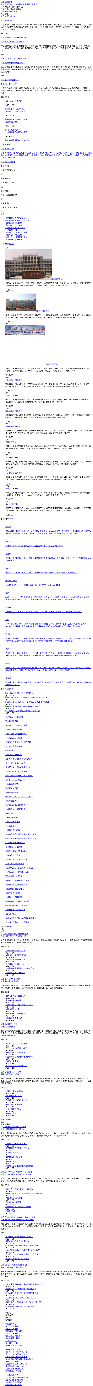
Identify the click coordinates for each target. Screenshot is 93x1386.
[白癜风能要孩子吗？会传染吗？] (14, 1347)
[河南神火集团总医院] (30, 741)
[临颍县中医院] (39, 647)
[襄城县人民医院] (31, 797)
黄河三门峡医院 (84, 847)
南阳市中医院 (57, 279)
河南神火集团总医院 (64, 741)
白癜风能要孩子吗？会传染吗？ (13, 1350)
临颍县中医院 (79, 647)
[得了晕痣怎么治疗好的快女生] (13, 37)
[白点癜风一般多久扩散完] (16, 119)
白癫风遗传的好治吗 (13, 235)
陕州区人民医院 (42, 311)
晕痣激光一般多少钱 (13, 101)
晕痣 (21, 4)
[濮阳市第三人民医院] (41, 547)
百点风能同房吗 (11, 122)
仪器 (13, 4)
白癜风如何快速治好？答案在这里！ (19, 1382)
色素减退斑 (27, 4)
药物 (17, 4)
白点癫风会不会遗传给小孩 (16, 132)
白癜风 (34, 4)
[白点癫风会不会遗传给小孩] (17, 140)
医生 (10, 4)
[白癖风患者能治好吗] (10, 80)
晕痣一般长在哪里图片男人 (16, 237)
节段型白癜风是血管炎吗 (15, 1373)
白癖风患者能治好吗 (9, 84)
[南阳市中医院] (28, 279)
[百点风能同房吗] (12, 130)
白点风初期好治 (7, 20)
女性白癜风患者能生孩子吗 (16, 1369)
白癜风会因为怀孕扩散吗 (15, 1364)
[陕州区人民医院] (20, 311)
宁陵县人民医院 (57, 479)
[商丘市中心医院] (28, 695)
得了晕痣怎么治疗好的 (40, 1111)
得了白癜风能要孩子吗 (14, 1378)
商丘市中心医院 (57, 695)
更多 (12, 244)
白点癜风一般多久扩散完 (15, 111)
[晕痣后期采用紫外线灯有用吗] (13, 59)
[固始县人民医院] (25, 364)
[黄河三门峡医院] (41, 847)
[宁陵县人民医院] (28, 479)
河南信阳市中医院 (56, 597)
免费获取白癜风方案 (9, 11)
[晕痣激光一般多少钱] (14, 109)
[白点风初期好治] (8, 16)
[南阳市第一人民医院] (41, 433)
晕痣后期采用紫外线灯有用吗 (12, 63)
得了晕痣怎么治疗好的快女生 (12, 42)
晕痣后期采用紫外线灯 (40, 1116)
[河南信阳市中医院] (27, 597)
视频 (6, 4)
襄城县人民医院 (64, 797)
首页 (3, 4)
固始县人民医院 (51, 364)
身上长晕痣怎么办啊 (13, 240)
